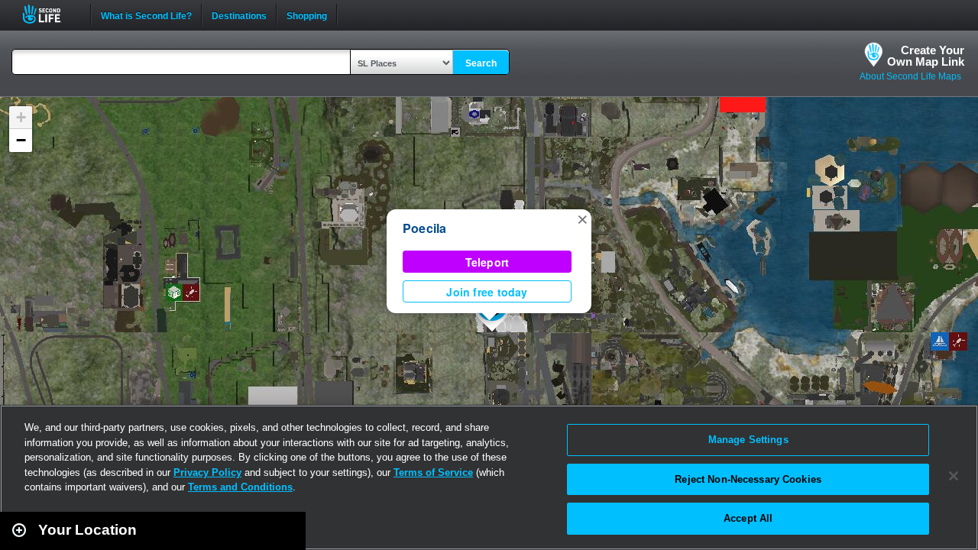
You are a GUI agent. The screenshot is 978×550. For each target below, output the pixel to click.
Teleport (487, 262)
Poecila (425, 228)
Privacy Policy (207, 472)
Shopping (307, 14)
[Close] (953, 476)
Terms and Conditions (240, 487)
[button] (582, 218)
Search (481, 63)
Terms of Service (433, 472)
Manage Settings (748, 439)
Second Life (50, 14)
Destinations (239, 14)
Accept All (748, 518)
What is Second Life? (146, 14)
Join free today (486, 291)
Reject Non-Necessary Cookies (748, 479)
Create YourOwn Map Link (925, 56)
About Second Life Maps (910, 76)
